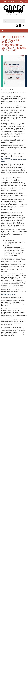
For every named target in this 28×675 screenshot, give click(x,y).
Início (5, 1)
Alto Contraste (18, 1)
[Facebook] (20, 25)
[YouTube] (22, 25)
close (23, 21)
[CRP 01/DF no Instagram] (17, 25)
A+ (23, 1)
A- (27, 1)
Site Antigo (25, 2)
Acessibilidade (10, 1)
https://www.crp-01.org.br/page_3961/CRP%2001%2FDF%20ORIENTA (13, 159)
